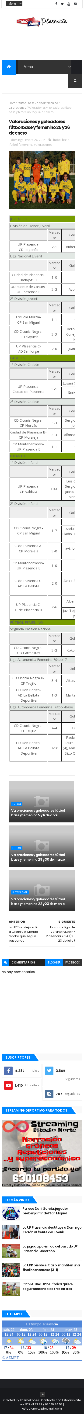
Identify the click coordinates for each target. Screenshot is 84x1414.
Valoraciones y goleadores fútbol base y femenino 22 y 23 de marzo (38, 901)
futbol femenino (47, 103)
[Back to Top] (42, 1394)
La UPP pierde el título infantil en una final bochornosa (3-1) (51, 1267)
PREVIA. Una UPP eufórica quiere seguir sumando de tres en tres (48, 1286)
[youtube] (68, 4)
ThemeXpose (29, 1400)
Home (13, 103)
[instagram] (75, 4)
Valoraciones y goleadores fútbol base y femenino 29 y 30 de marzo (38, 857)
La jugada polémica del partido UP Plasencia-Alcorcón (50, 1248)
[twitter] (62, 4)
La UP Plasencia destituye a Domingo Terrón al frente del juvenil (52, 1229)
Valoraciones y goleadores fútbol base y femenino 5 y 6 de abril (38, 813)
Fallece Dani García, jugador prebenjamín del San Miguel (45, 1211)
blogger (54, 962)
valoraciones (17, 108)
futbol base (27, 103)
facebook (72, 962)
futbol (16, 803)
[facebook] (56, 4)
